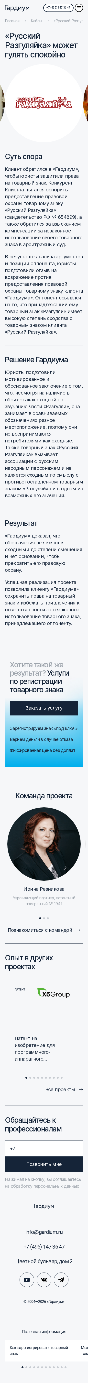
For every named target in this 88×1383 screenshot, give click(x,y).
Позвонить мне (44, 1164)
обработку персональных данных (44, 1186)
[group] (40, 1350)
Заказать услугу (43, 708)
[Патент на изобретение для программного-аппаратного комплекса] (42, 1026)
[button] (40, 918)
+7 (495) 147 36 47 (58, 7)
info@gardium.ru (44, 1232)
